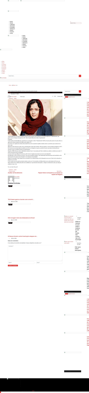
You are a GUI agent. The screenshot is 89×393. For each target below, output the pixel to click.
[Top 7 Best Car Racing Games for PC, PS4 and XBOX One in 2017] (75, 206)
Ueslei (33, 390)
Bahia (11, 21)
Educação (12, 25)
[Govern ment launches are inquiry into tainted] (75, 188)
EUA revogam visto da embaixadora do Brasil (21, 218)
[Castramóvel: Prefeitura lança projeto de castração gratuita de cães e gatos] (75, 144)
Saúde (11, 33)
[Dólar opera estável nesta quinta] (69, 242)
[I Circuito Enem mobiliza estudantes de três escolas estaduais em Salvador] (75, 105)
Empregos (12, 28)
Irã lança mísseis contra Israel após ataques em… (22, 236)
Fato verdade (16, 176)
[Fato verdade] (18, 96)
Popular (69, 96)
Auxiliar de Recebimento (15, 173)
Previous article (12, 171)
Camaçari (12, 24)
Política (12, 31)
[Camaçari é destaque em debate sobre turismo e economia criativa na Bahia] (75, 162)
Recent (66, 96)
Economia (12, 27)
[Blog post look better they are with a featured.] (75, 280)
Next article (59, 171)
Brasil (11, 23)
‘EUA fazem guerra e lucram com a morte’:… (21, 199)
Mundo (11, 30)
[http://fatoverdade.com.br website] (17, 96)
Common (73, 96)
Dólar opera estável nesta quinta (78, 248)
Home (10, 85)
